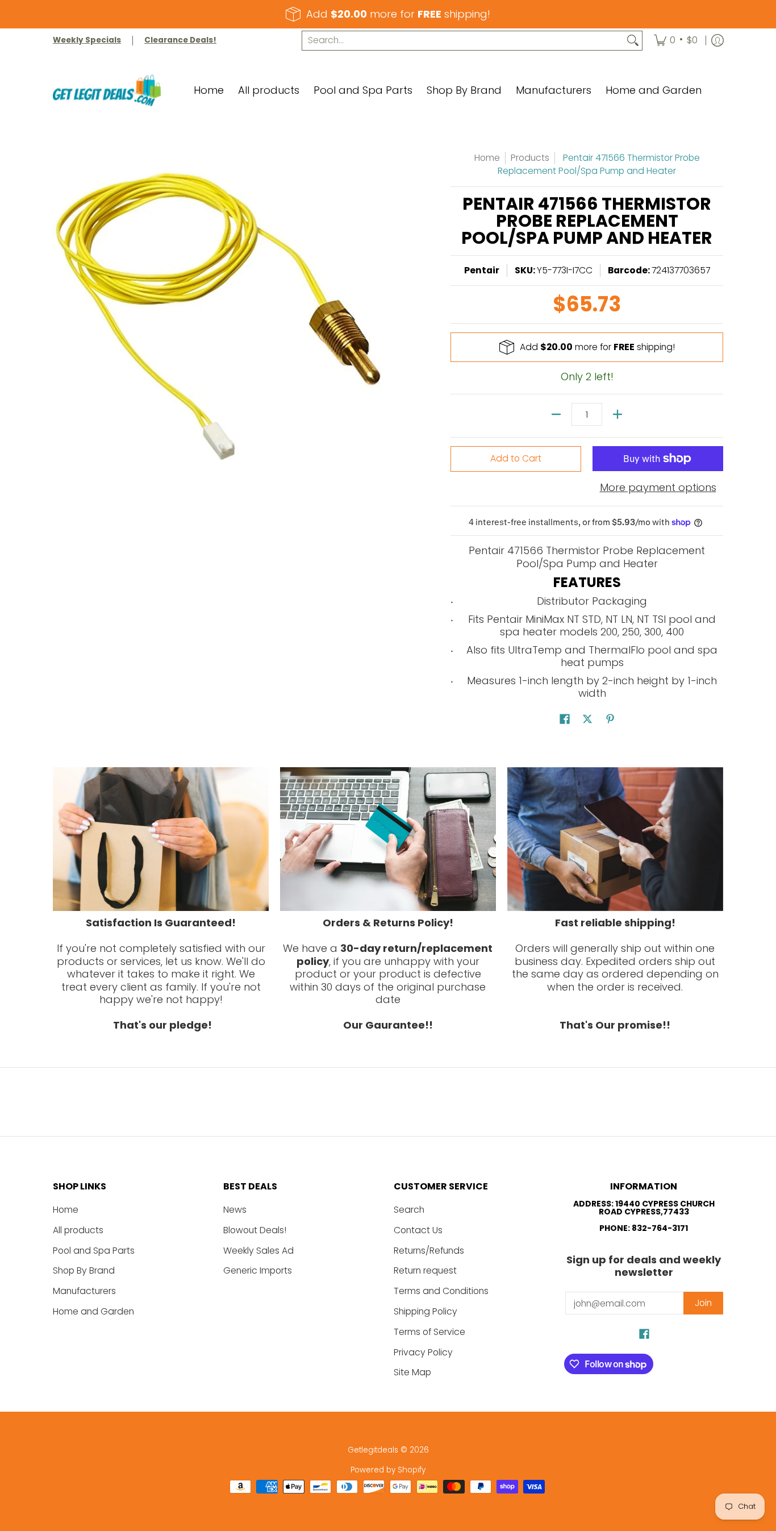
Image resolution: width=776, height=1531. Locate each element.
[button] (565, 720)
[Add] (617, 414)
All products (78, 1230)
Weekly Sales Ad (258, 1250)
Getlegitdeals (373, 1450)
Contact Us (418, 1230)
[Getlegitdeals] (107, 90)
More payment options (658, 487)
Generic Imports (257, 1270)
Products (530, 157)
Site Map (412, 1372)
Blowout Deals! (254, 1230)
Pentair (481, 270)
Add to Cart (515, 458)
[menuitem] (675, 40)
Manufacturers (84, 1290)
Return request (425, 1270)
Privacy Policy (423, 1352)
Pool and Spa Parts (94, 1250)
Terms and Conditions (441, 1290)
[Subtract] (556, 414)
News (235, 1209)
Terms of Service (429, 1331)
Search (409, 1209)
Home (487, 157)
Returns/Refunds (429, 1250)
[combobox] (463, 40)
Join (703, 1302)
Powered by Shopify (388, 1470)
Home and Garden (93, 1311)
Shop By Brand (84, 1270)
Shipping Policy (425, 1311)
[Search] (633, 40)
